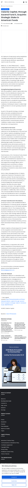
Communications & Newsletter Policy (10, 442)
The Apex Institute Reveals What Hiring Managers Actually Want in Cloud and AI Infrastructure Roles (20, 325)
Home (3, 6)
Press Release (9, 6)
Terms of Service (5, 454)
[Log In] (23, 2)
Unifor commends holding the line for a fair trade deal (6, 337)
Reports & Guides (5, 428)
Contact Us (4, 403)
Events (2, 419)
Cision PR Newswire (7, 23)
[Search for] (26, 2)
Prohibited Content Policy (7, 451)
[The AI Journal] (9, 2)
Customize (14, 481)
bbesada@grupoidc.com (7, 270)
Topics (2, 430)
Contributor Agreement (7, 445)
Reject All (14, 485)
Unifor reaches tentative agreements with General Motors (20, 337)
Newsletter (3, 422)
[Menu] (2, 2)
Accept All (14, 477)
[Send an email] (11, 23)
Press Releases (4, 426)
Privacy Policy (4, 449)
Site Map (3, 410)
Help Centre (4, 405)
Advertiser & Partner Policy (7, 440)
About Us (3, 399)
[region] (14, 476)
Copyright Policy (5, 447)
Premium (3, 424)
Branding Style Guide (6, 401)
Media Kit (3, 407)
